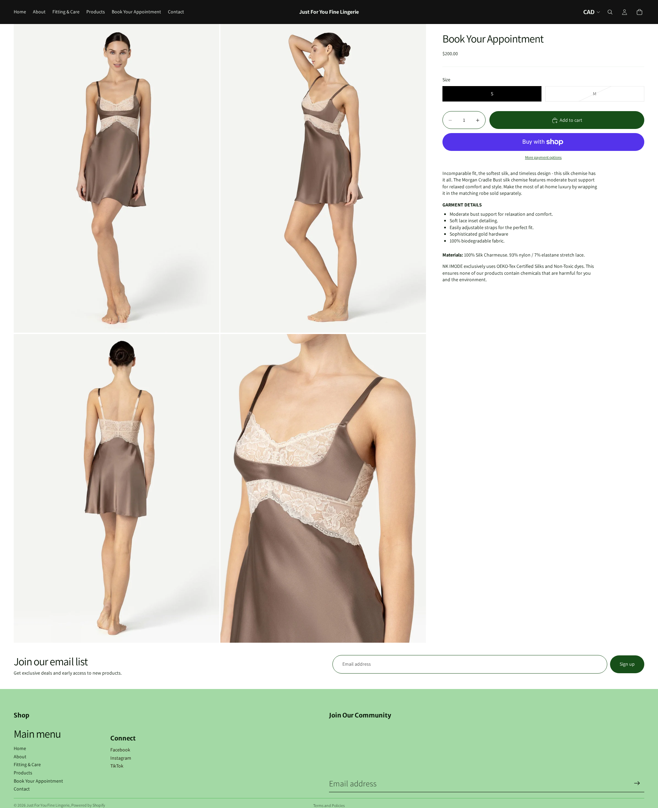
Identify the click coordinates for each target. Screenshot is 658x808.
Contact (22, 789)
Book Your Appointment (38, 781)
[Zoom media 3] (116, 488)
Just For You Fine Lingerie (48, 805)
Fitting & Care (27, 764)
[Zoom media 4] (323, 488)
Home (20, 748)
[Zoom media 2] (323, 178)
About (20, 756)
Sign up (627, 664)
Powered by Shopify (88, 805)
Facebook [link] (120, 750)
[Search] (610, 12)
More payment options (543, 157)
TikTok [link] (116, 766)
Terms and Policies (329, 805)
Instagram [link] (120, 758)
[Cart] (639, 12)
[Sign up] (637, 783)
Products (23, 773)
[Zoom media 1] (116, 178)
